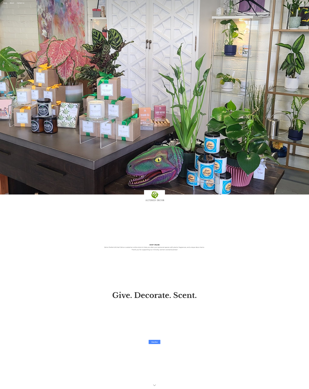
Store (5, 3)
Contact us (20, 3)
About (12, 3)
